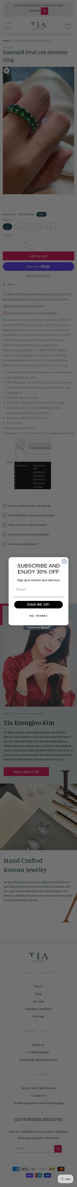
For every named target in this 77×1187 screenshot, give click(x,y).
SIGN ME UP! (38, 604)
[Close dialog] (64, 561)
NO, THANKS (38, 616)
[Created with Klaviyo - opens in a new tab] (38, 627)
